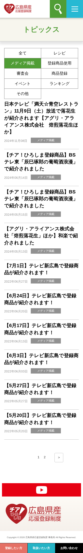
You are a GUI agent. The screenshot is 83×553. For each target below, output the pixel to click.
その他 (23, 93)
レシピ (60, 53)
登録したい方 (13, 548)
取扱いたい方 (41, 548)
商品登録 (60, 73)
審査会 (23, 73)
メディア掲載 (23, 63)
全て (23, 53)
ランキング (59, 83)
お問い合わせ (69, 548)
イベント (23, 83)
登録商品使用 (59, 63)
